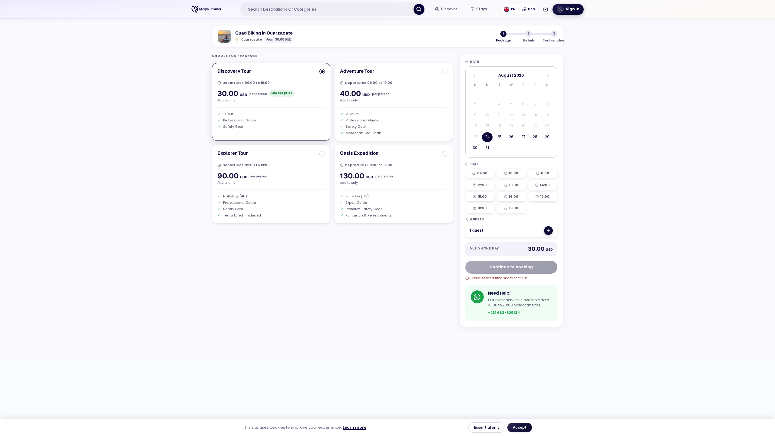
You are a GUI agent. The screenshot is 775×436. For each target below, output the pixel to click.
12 (511, 115)
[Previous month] (474, 75)
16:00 (513, 196)
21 (535, 126)
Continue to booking (511, 266)
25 (499, 136)
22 (547, 126)
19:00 (513, 208)
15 (547, 115)
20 (523, 126)
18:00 (482, 208)
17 (487, 126)
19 (511, 126)
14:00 (545, 185)
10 (487, 115)
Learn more (354, 427)
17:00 (544, 196)
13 (523, 115)
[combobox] (327, 9)
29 (547, 136)
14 (535, 115)
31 (487, 147)
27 (523, 136)
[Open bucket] (545, 9)
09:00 (482, 173)
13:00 (513, 185)
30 (475, 147)
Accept (519, 427)
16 (475, 126)
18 (499, 126)
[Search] (419, 9)
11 (499, 115)
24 (487, 136)
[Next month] (548, 75)
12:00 (482, 185)
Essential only (487, 427)
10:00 (513, 173)
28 (535, 136)
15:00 (482, 196)
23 (475, 136)
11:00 (545, 173)
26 (511, 136)
